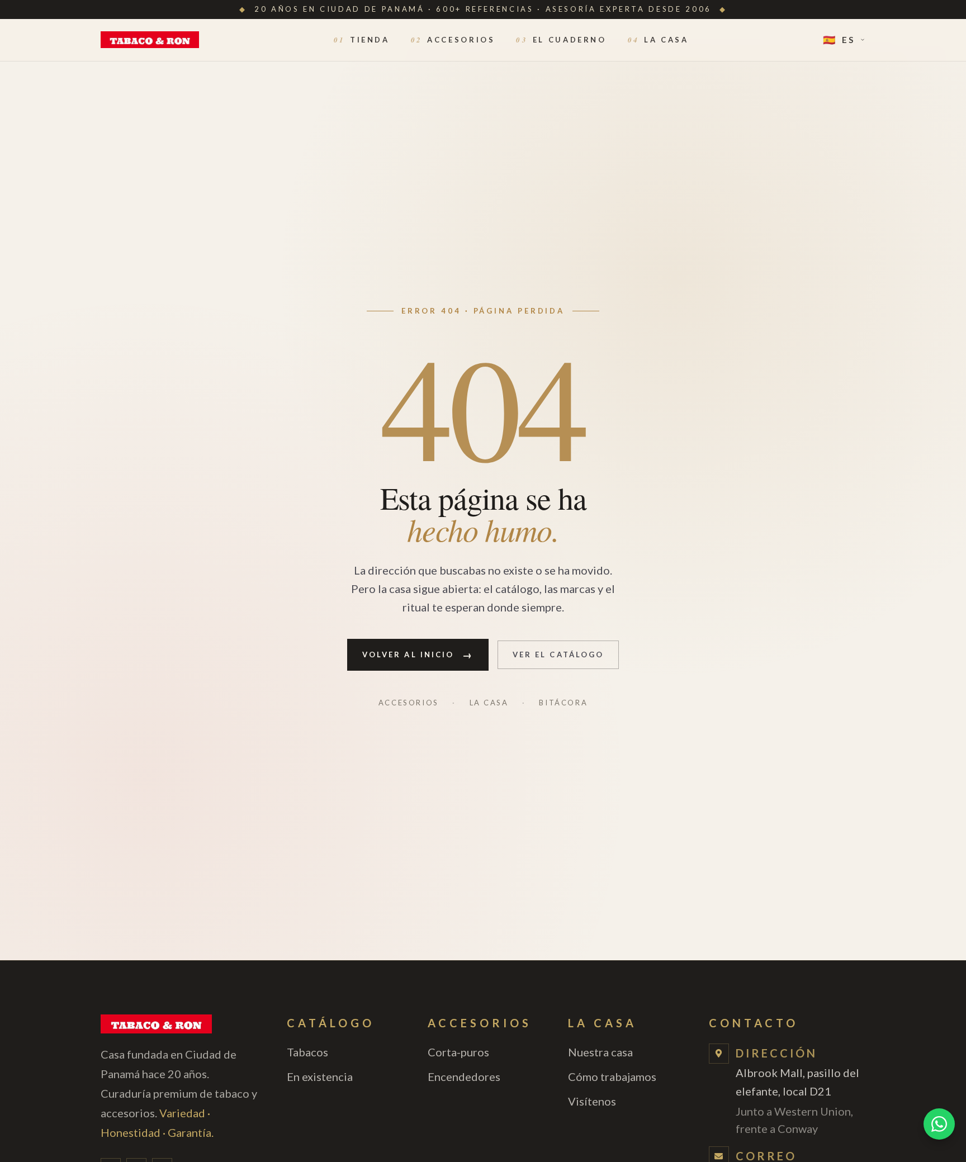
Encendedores (464, 1076)
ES (839, 40)
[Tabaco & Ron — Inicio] (150, 39)
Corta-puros (458, 1052)
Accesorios (453, 40)
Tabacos (307, 1052)
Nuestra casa (600, 1052)
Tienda (362, 40)
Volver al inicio (417, 654)
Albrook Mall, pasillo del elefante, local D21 (797, 1100)
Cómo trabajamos (612, 1076)
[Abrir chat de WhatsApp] (939, 1124)
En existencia (320, 1076)
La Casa (658, 40)
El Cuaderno (561, 40)
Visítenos (592, 1101)
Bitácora (563, 702)
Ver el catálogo (558, 653)
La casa (489, 702)
